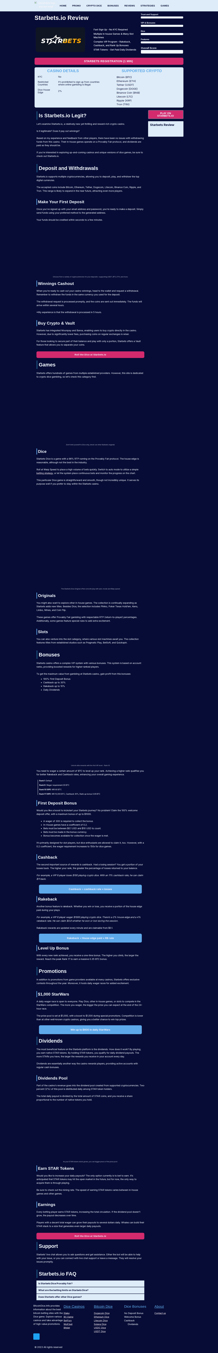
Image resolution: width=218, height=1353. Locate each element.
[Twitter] (36, 1336)
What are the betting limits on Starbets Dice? (63, 1290)
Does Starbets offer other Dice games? (60, 1297)
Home (63, 5)
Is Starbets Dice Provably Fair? (55, 1283)
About (159, 1306)
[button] (90, 889)
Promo (76, 5)
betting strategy (44, 473)
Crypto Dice (94, 5)
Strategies (148, 5)
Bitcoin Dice (103, 1306)
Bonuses (113, 5)
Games (165, 5)
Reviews (129, 5)
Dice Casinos (74, 1306)
